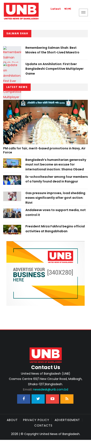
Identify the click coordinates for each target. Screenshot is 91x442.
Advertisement (67, 420)
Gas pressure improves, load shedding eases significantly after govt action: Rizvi (55, 198)
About (12, 420)
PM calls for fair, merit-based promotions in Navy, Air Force (44, 150)
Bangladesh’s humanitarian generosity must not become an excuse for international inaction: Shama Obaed (55, 164)
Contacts (43, 425)
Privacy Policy (36, 420)
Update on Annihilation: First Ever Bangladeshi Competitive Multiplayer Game (54, 69)
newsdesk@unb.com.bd (45, 389)
